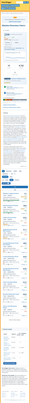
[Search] (24, 2)
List (15, 187)
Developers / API (14, 395)
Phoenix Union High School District (7, 354)
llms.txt (12, 396)
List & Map (5, 176)
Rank (11, 180)
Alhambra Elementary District (12, 116)
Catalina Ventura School (9, 217)
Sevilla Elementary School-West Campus (10, 230)
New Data (13, 393)
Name (6, 180)
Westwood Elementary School (14, 138)
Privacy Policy (23, 393)
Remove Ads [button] (12, 8)
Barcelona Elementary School (11, 294)
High (20, 171)
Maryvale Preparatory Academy (6, 338)
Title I (13, 173)
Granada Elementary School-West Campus (11, 269)
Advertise (4, 396)
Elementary (8, 42)
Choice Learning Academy (10, 282)
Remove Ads (22, 396)
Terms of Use (23, 395)
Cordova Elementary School (10, 256)
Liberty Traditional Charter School (7, 344)
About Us (4, 393)
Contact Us (4, 395)
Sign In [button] (4, 8)
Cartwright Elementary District (6, 349)
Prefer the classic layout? (15, 21)
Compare (23, 201)
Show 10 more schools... (15, 320)
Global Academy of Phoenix (12, 87)
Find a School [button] (5, 5)
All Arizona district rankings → (14, 49)
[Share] (27, 2)
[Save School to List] (26, 201)
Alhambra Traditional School (18, 78)
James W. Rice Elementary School (14, 93)
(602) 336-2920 (18, 48)
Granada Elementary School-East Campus (11, 243)
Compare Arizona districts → (10, 105)
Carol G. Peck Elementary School (10, 306)
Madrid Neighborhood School (10, 140)
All (3, 171)
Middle (17, 42)
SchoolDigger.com (13, 400)
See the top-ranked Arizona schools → (12, 107)
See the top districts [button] (9, 363)
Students (17, 180)
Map (15, 189)
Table (11, 176)
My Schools (5, 183)
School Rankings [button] (15, 5)
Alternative (5, 173)
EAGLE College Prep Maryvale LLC (7, 359)
